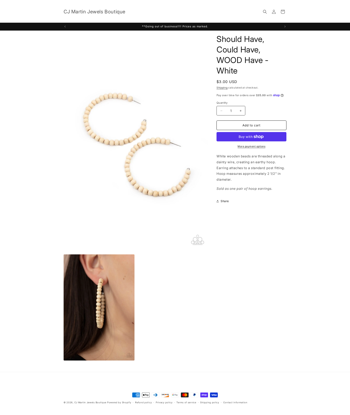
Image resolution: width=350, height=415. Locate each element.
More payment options (251, 146)
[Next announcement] (285, 26)
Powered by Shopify (119, 402)
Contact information (235, 402)
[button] (264, 11)
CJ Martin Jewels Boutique (90, 402)
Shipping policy (209, 402)
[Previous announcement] (65, 26)
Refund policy (143, 402)
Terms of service (186, 402)
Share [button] (225, 201)
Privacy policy (164, 402)
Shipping (222, 87)
